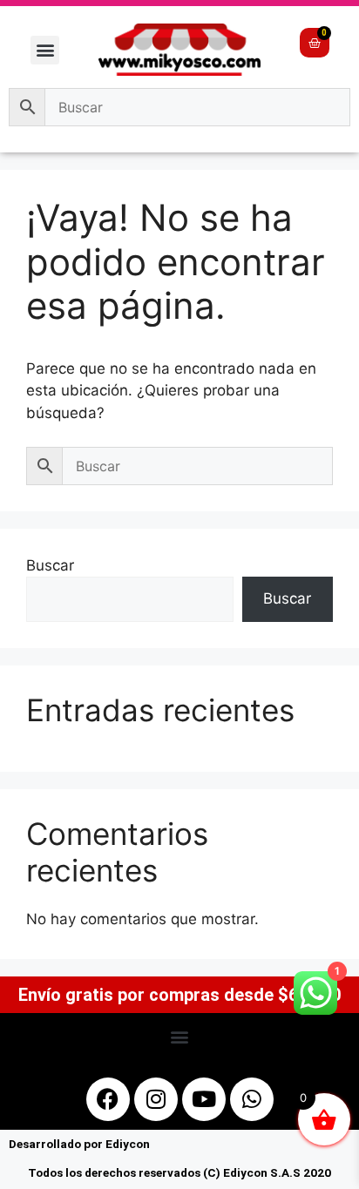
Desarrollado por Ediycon (79, 1144)
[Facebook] (108, 1099)
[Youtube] (204, 1099)
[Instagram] (156, 1099)
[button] (44, 50)
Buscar (50, 565)
